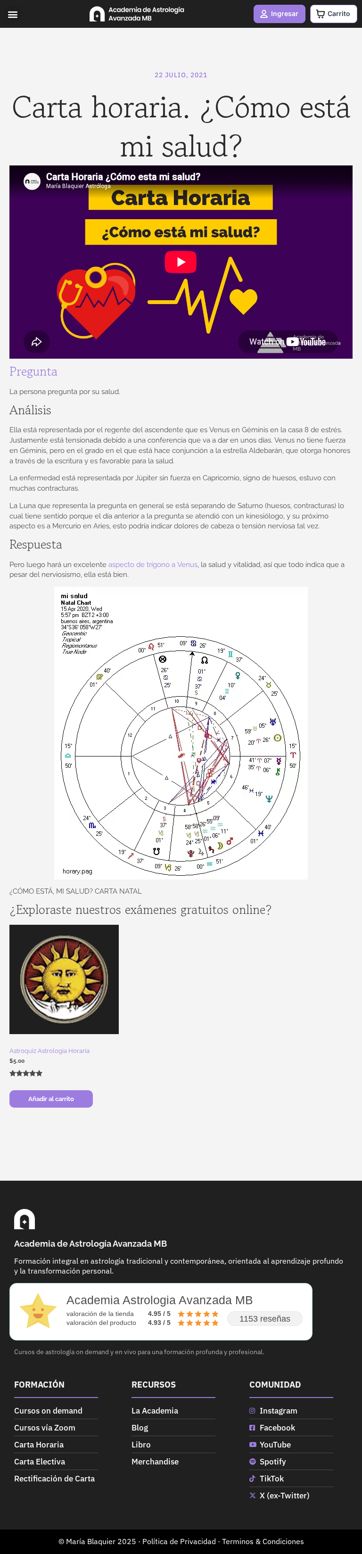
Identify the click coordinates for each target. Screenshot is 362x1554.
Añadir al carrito (51, 1098)
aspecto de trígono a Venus (152, 564)
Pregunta (33, 371)
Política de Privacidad (179, 1541)
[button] (12, 14)
